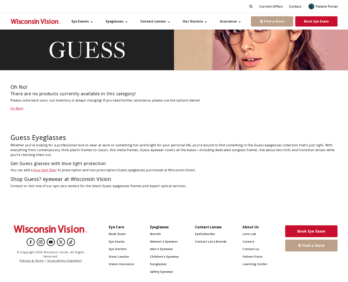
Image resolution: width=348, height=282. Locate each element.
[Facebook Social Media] (30, 242)
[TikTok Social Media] (71, 242)
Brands (155, 234)
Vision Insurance (121, 264)
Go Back (16, 108)
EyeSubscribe (205, 234)
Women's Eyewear (164, 241)
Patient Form (252, 256)
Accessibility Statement (64, 261)
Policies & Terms (32, 261)
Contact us (250, 249)
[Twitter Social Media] (61, 242)
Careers (248, 241)
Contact (295, 6)
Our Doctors (193, 21)
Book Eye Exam (316, 21)
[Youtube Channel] (51, 242)
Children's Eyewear (164, 256)
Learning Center (254, 264)
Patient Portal (327, 6)
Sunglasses (158, 264)
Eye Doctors (117, 249)
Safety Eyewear (161, 272)
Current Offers (271, 6)
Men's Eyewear (161, 249)
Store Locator (119, 256)
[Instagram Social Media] (41, 242)
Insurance (228, 21)
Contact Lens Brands (211, 241)
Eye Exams (117, 241)
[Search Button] (251, 6)
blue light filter (45, 170)
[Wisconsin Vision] (35, 21)
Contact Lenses (153, 21)
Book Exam (117, 234)
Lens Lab (249, 234)
